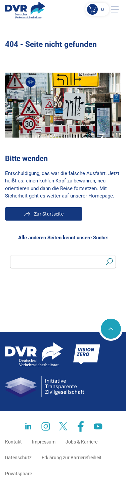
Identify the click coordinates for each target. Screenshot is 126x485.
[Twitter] (63, 426)
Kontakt (13, 441)
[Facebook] (81, 426)
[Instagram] (46, 426)
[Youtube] (98, 426)
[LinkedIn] (28, 426)
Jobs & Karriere (81, 441)
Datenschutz (18, 457)
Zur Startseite (49, 214)
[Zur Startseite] (25, 10)
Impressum (43, 441)
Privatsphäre (18, 473)
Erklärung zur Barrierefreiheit (71, 457)
